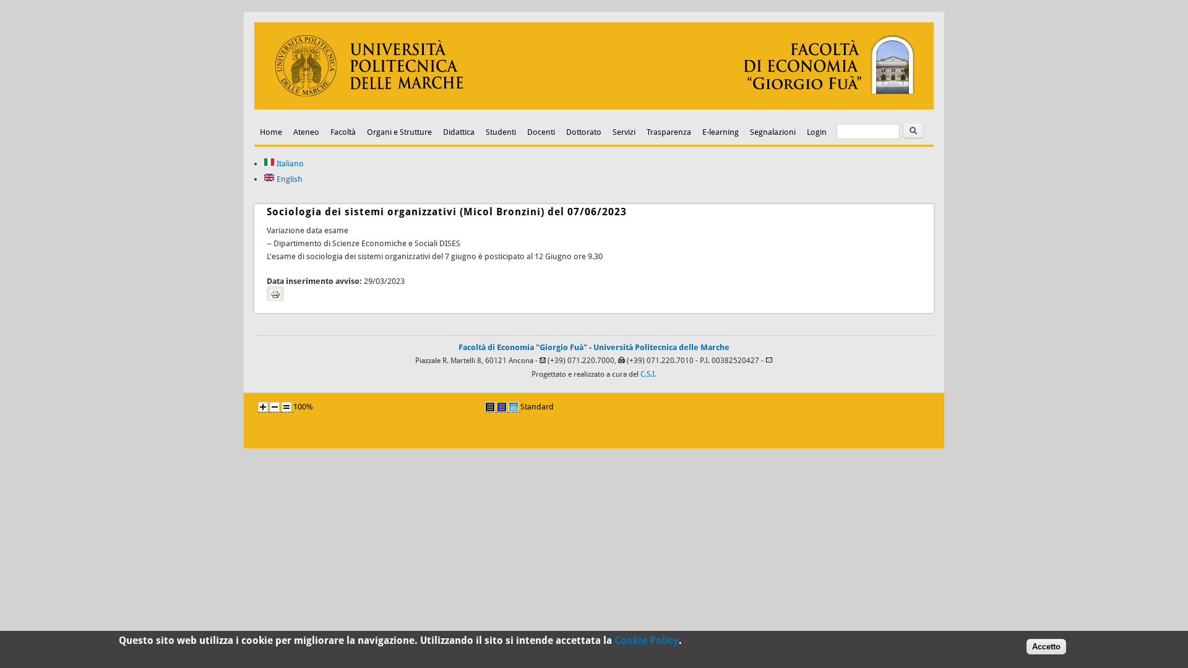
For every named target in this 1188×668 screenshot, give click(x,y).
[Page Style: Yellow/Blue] (502, 407)
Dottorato (583, 132)
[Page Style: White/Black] (490, 407)
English (289, 179)
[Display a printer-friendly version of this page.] (275, 293)
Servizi (624, 132)
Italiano (289, 163)
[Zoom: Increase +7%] (263, 407)
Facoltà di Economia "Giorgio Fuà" (522, 347)
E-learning (720, 132)
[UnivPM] (594, 106)
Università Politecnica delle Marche (661, 347)
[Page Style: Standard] (514, 407)
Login (817, 132)
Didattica (459, 132)
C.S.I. (648, 374)
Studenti (501, 132)
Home (271, 132)
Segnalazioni (773, 132)
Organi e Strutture (399, 132)
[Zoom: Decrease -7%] (275, 407)
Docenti (541, 132)
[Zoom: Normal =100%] (286, 407)
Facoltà (343, 132)
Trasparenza (669, 132)
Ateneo (306, 132)
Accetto (1046, 646)
